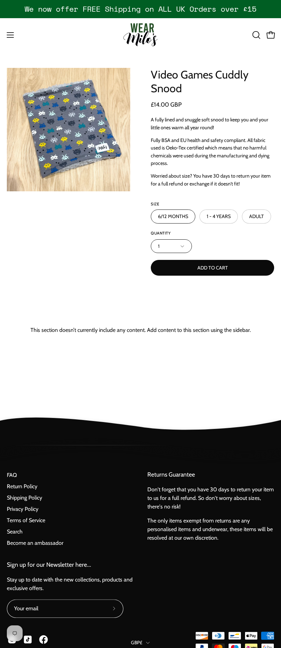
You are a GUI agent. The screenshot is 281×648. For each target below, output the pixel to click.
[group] (140, 9)
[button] (255, 35)
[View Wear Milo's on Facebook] (43, 639)
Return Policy (22, 486)
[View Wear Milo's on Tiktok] (28, 639)
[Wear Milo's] (140, 34)
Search (15, 531)
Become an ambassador (35, 543)
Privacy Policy (22, 509)
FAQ (12, 475)
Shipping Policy (24, 497)
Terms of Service (26, 520)
